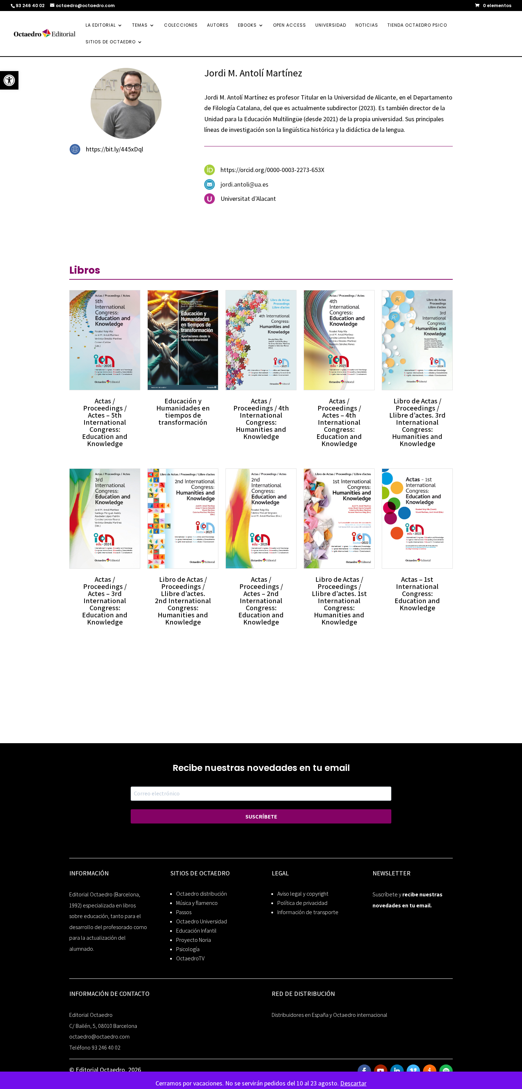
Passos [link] (183, 912)
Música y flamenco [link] (197, 903)
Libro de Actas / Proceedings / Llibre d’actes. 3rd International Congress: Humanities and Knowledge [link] (417, 422)
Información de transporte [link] (307, 912)
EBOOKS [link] (247, 25)
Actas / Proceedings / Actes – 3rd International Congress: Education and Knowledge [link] (104, 601)
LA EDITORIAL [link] (101, 25)
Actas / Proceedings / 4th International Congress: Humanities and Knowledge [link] (261, 418)
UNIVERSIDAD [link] (330, 25)
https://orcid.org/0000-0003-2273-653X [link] (272, 170)
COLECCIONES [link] (181, 25)
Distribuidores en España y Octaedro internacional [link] (329, 1015)
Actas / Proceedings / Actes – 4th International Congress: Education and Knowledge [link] (339, 422)
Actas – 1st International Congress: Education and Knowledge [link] (417, 593)
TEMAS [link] (140, 25)
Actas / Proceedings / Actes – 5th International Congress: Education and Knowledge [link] (104, 422)
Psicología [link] (188, 949)
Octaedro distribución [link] (201, 893)
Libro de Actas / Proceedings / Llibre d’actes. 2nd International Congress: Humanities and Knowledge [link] (183, 601)
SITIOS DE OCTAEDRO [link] (111, 42)
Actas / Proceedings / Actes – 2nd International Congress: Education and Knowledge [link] (261, 601)
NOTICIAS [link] (366, 25)
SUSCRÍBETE (261, 816)
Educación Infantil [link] (196, 930)
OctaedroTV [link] (190, 958)
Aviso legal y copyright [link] (302, 893)
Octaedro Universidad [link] (201, 921)
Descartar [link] (353, 1083)
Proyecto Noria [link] (193, 940)
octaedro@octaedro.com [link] (99, 1036)
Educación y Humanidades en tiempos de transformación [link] (183, 411)
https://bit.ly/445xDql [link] (114, 149)
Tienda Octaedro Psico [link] (417, 25)
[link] (9, 80)
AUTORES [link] (218, 25)
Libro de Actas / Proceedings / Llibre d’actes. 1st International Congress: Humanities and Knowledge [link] (339, 601)
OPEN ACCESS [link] (289, 25)
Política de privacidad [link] (302, 903)
